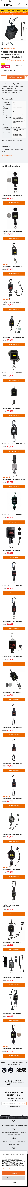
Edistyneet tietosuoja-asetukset (13, 1177)
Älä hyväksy (13, 1182)
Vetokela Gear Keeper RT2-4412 (12, 302)
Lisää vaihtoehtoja (10, 166)
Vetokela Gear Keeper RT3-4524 (12, 692)
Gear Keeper (7, 48)
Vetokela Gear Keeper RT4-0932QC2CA (10, 906)
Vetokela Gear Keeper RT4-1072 (12, 942)
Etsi (3, 8)
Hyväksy (14, 1106)
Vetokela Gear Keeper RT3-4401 (12, 586)
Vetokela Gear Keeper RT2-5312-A (13, 337)
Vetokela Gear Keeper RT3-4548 (12, 727)
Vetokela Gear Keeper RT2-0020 (12, 195)
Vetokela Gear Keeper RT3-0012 (12, 408)
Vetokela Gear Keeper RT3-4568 (12, 798)
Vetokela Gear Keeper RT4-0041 (12, 266)
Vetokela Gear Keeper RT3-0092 (12, 515)
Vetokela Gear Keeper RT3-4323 (12, 550)
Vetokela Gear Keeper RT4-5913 (12, 1013)
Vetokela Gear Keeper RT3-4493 (12, 657)
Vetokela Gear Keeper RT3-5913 (12, 869)
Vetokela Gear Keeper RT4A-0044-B (13, 444)
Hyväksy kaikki (13, 1173)
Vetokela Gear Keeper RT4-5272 (12, 977)
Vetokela (13, 48)
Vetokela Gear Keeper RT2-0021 (12, 231)
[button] (2, 28)
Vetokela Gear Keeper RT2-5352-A (13, 373)
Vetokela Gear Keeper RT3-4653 (12, 834)
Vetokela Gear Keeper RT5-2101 (12, 1048)
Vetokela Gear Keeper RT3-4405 (12, 621)
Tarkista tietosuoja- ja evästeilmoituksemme (12, 1168)
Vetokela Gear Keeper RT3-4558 (12, 763)
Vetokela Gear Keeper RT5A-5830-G (13, 479)
